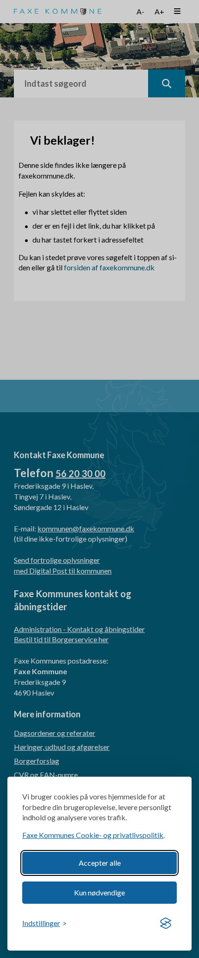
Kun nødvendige (99, 892)
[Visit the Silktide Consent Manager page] (166, 924)
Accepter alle (100, 862)
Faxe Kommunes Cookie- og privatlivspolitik (92, 834)
